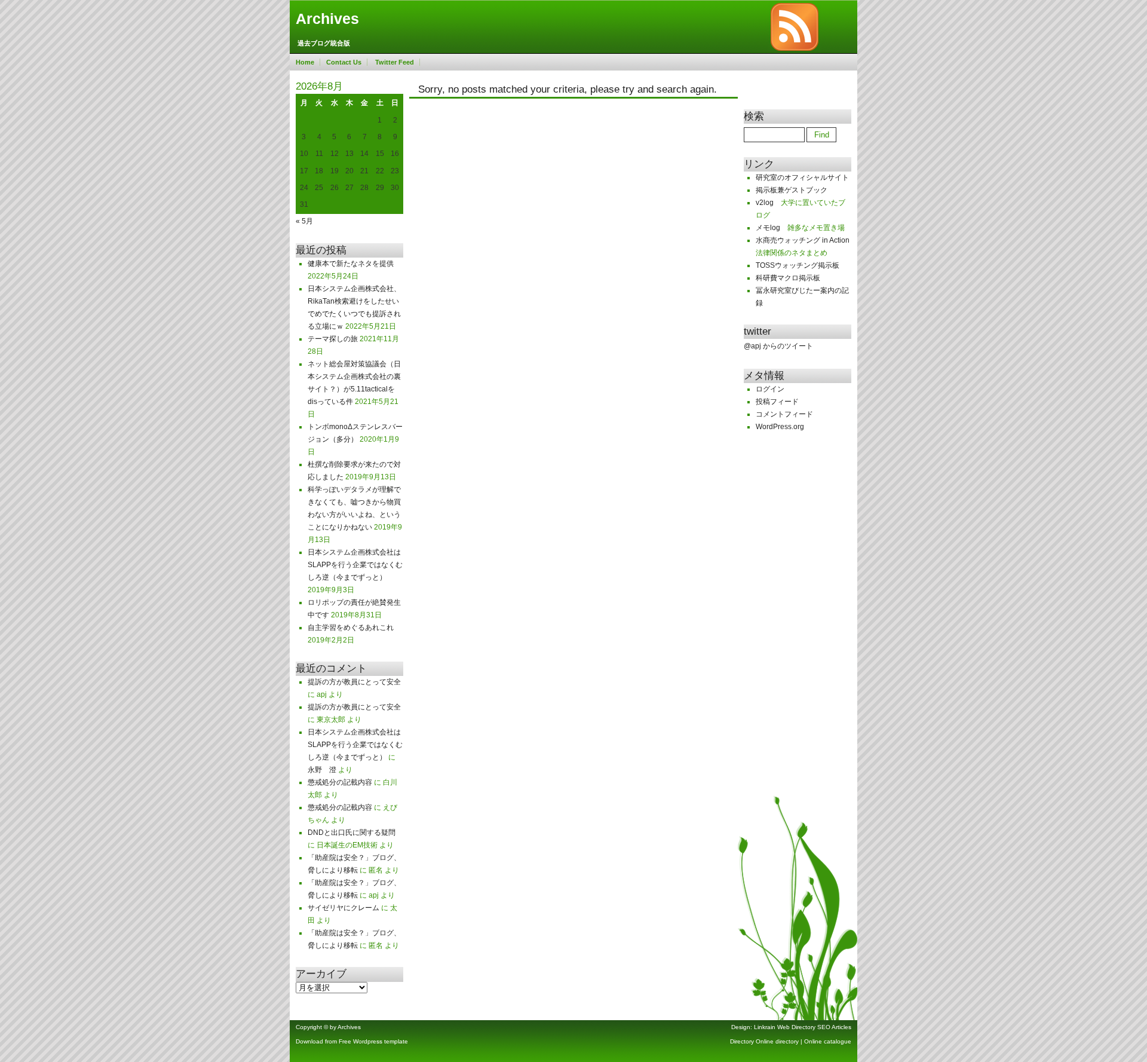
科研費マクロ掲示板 (788, 278)
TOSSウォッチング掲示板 (797, 265)
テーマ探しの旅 (333, 339)
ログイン (770, 389)
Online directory (777, 1041)
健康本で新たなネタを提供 (351, 263)
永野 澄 (322, 770)
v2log (765, 202)
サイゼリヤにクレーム (343, 908)
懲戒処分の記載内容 (340, 782)
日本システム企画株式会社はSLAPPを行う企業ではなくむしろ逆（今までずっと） (355, 565)
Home (305, 62)
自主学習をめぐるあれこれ (351, 627)
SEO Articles (834, 1027)
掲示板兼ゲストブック (791, 190)
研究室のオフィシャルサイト (802, 177)
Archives (327, 19)
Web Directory (796, 1027)
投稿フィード (777, 401)
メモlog (768, 228)
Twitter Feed (394, 62)
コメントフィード (784, 414)
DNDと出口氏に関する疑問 (351, 832)
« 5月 (304, 221)
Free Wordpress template (373, 1041)
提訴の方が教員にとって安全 (354, 682)
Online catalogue (827, 1041)
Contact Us (343, 62)
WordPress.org (780, 427)
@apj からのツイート (778, 346)
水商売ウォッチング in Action (802, 240)
